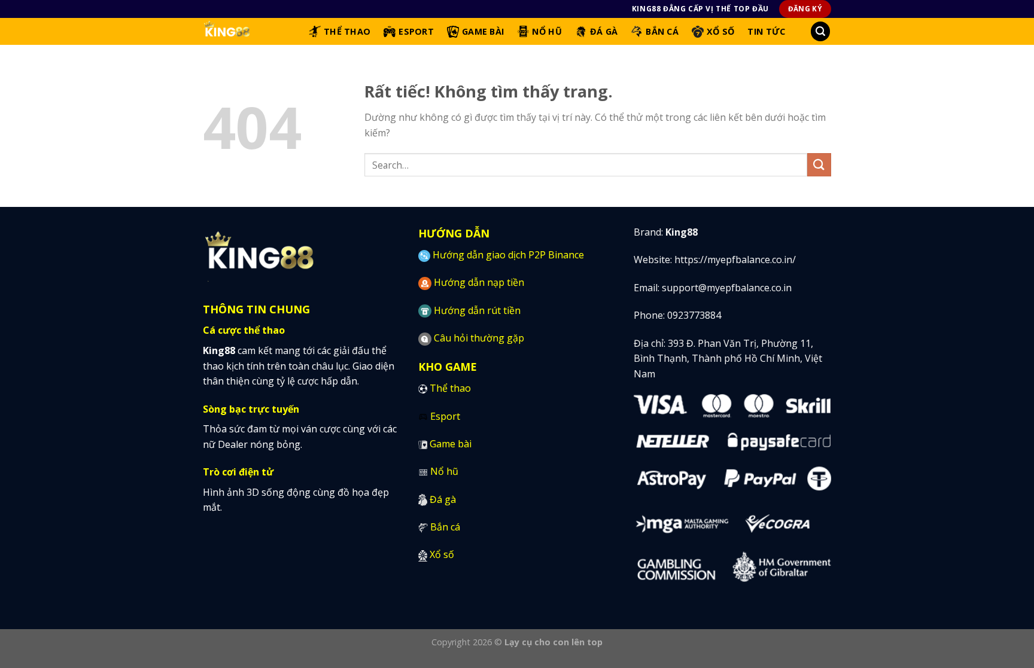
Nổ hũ (444, 471)
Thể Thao (347, 31)
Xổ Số (720, 31)
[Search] (820, 31)
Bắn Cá (662, 31)
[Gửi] (819, 164)
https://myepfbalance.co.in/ (735, 259)
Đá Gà (604, 31)
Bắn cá (445, 526)
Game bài (451, 443)
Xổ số (442, 554)
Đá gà (443, 499)
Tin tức (766, 31)
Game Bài (483, 31)
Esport (416, 31)
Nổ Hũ (546, 31)
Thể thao (450, 388)
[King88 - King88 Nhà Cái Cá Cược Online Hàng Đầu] (247, 31)
